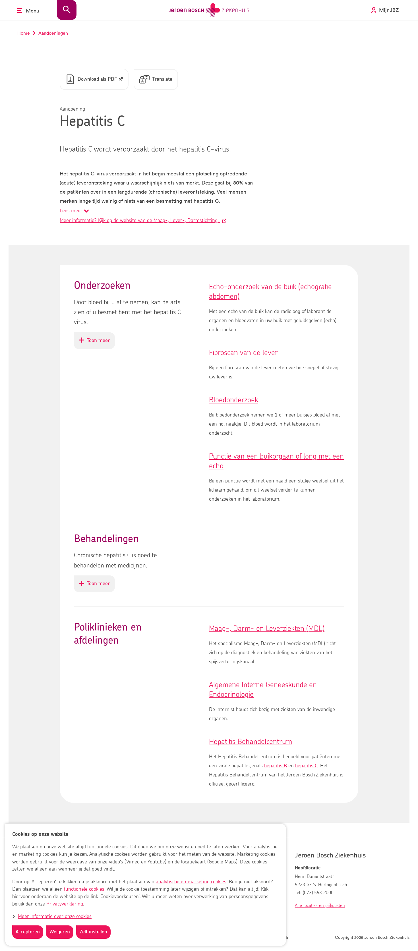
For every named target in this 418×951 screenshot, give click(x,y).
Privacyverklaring (64, 904)
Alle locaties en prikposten (320, 905)
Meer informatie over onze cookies (55, 916)
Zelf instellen (93, 932)
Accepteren (28, 932)
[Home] (208, 10)
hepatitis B (275, 765)
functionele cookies (84, 889)
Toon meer (101, 343)
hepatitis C (306, 765)
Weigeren (59, 932)
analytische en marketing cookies (191, 881)
